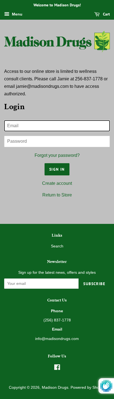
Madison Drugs (55, 387)
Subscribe (94, 283)
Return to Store (57, 195)
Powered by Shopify (88, 387)
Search (57, 246)
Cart (106, 14)
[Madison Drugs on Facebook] (57, 368)
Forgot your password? (57, 155)
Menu (16, 14)
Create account (57, 183)
